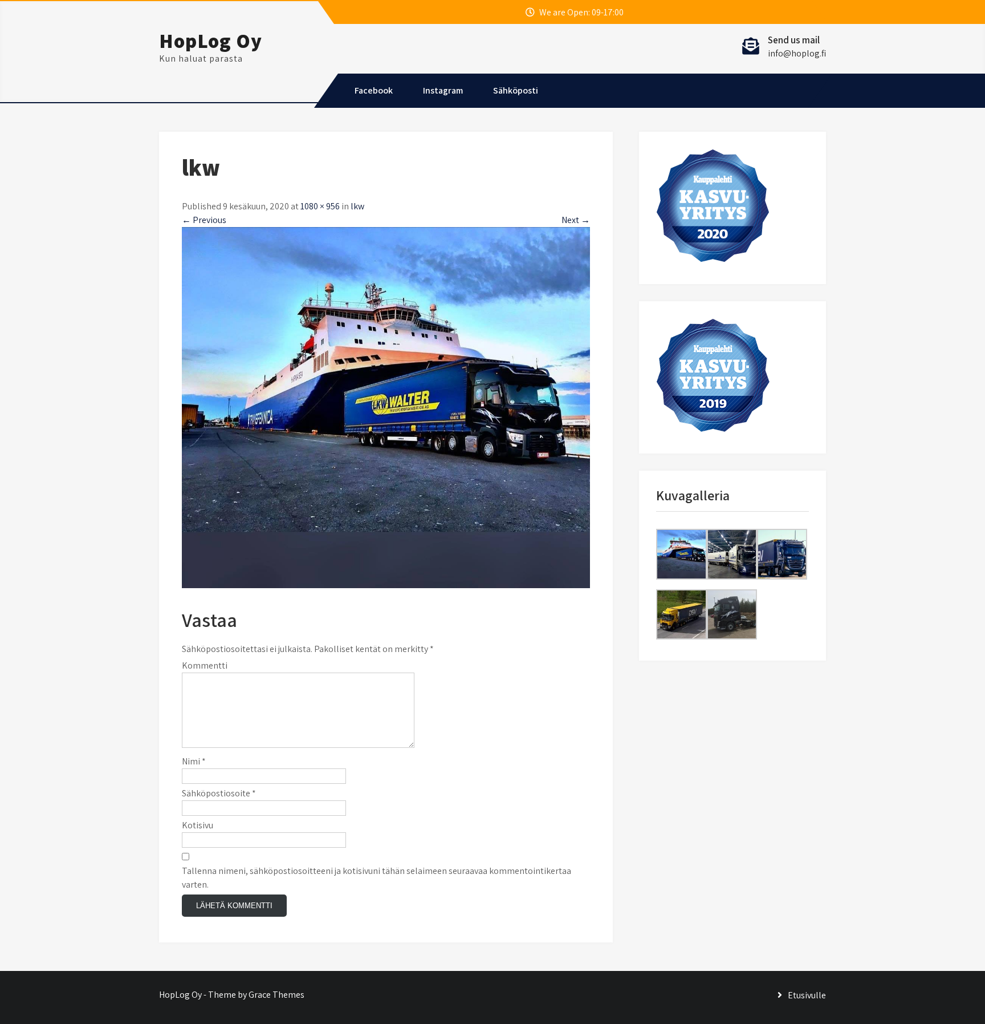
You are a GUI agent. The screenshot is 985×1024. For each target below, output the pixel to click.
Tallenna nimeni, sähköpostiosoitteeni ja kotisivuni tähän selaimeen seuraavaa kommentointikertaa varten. (376, 878)
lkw (357, 206)
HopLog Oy (210, 40)
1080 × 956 (320, 206)
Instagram (443, 90)
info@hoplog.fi (797, 53)
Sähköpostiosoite (219, 793)
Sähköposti (515, 90)
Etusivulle (807, 995)
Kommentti (204, 665)
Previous (204, 220)
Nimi (194, 761)
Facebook (374, 90)
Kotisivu (197, 825)
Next (575, 220)
